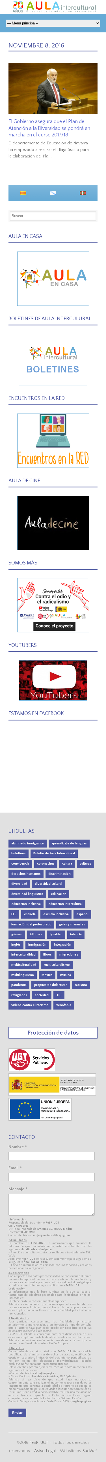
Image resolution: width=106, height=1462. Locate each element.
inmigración (37, 944)
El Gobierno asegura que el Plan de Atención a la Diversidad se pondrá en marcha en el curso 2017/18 (49, 128)
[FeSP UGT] (32, 1070)
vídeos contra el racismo (30, 1005)
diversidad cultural (48, 884)
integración (62, 944)
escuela (30, 914)
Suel (90, 1450)
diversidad (19, 884)
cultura (67, 863)
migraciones (68, 954)
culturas (85, 863)
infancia (76, 934)
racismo (81, 985)
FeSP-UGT (38, 1442)
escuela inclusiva (56, 914)
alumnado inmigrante (27, 843)
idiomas (36, 934)
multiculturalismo (57, 965)
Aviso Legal (45, 1450)
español (82, 914)
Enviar (17, 1413)
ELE (13, 914)
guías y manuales (72, 924)
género (16, 934)
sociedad (42, 995)
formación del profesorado (31, 924)
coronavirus (46, 863)
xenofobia (63, 1005)
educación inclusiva (26, 904)
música (65, 975)
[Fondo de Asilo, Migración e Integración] (40, 1119)
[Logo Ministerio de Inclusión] (52, 1094)
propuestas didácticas (50, 985)
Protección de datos (53, 1032)
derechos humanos (26, 874)
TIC (59, 995)
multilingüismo (22, 975)
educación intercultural (65, 904)
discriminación (59, 874)
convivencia (20, 863)
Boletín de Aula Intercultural (54, 853)
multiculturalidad (23, 965)
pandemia (19, 985)
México (47, 975)
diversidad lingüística (27, 894)
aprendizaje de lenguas (69, 843)
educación (58, 894)
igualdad (56, 934)
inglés (16, 944)
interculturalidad (23, 954)
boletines (18, 853)
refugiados (19, 995)
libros (47, 954)
